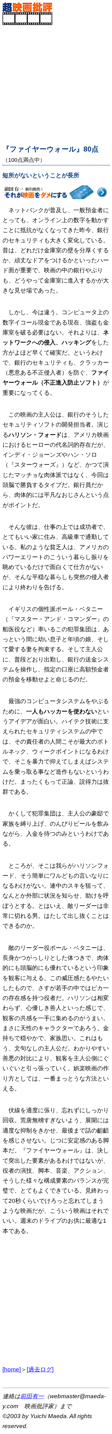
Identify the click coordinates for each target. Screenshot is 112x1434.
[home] (11, 1369)
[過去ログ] (40, 1369)
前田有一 (32, 1396)
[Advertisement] (56, 81)
